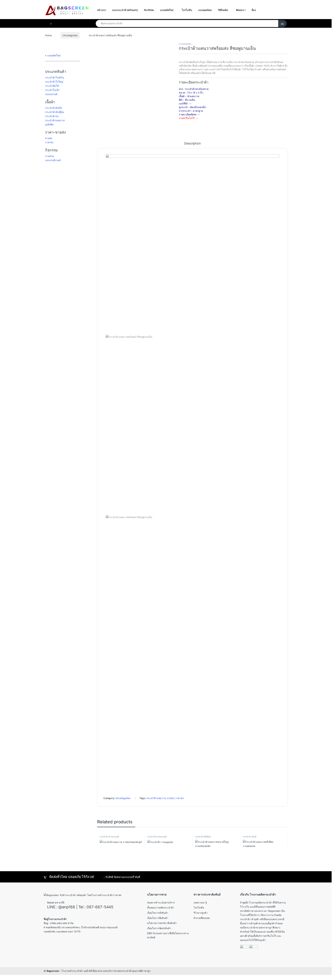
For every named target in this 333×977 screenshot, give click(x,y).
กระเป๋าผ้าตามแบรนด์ (109, 836)
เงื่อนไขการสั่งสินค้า (157, 912)
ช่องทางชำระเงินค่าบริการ (161, 902)
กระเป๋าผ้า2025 (249, 836)
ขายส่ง (170, 798)
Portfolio (149, 9)
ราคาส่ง (179, 798)
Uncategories (70, 35)
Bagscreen (53, 970)
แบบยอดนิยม (205, 9)
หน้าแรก (101, 9)
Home (48, 35)
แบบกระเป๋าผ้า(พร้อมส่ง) (125, 9)
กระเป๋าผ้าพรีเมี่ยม (203, 836)
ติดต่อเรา (241, 9)
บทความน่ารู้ (200, 902)
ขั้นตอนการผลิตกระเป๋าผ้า (160, 907)
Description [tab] (192, 143)
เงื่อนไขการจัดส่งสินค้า (159, 928)
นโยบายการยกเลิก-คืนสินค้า (162, 922)
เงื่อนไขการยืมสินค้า (157, 917)
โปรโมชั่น (187, 9)
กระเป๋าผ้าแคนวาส (156, 798)
